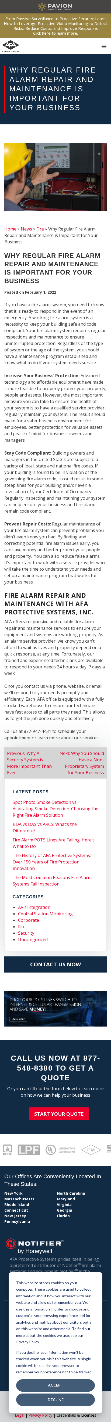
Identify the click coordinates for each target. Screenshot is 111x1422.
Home (10, 229)
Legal (19, 1415)
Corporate (28, 920)
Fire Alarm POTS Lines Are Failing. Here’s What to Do (54, 843)
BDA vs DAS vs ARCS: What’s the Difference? (45, 827)
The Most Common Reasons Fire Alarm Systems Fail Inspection (52, 880)
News (26, 229)
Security (26, 933)
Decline (56, 1399)
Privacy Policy (40, 1415)
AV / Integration (34, 907)
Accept (55, 1385)
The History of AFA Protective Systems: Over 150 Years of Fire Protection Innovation (52, 861)
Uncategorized (33, 939)
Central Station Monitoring (45, 914)
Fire (40, 229)
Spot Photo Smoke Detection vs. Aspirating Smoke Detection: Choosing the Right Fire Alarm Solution (55, 808)
